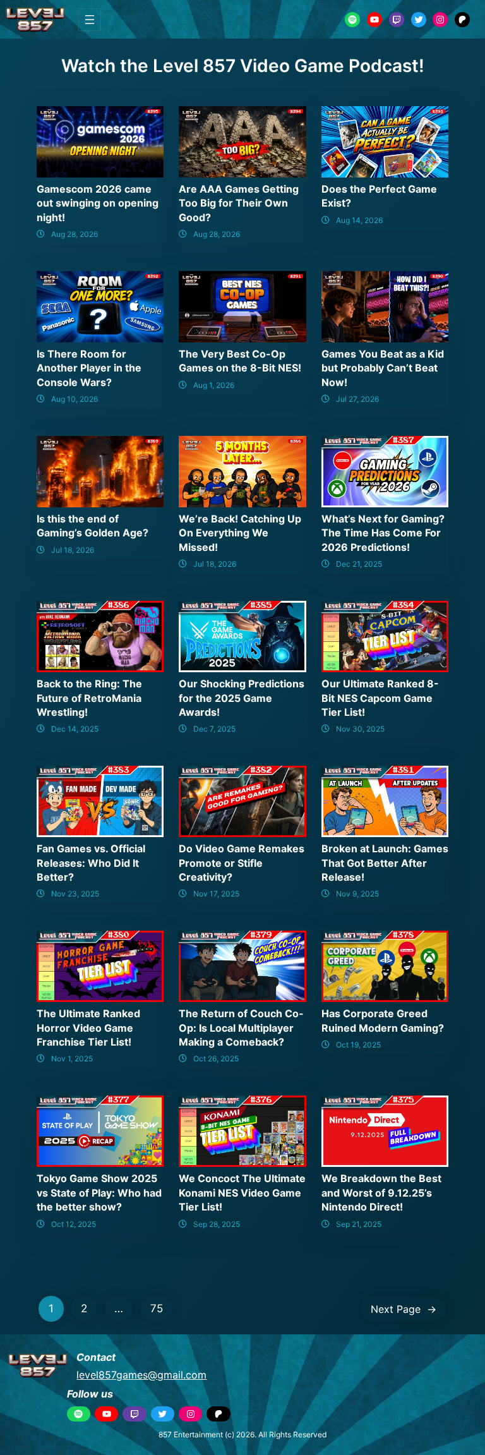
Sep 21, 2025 (358, 1224)
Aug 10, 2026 (74, 399)
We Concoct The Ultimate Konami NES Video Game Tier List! (242, 1192)
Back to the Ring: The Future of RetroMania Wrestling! (89, 697)
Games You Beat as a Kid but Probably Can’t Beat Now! (382, 368)
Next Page (403, 1309)
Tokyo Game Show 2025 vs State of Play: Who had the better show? (99, 1192)
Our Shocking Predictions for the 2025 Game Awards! (241, 697)
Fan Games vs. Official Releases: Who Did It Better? (91, 862)
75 (156, 1308)
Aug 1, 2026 (213, 385)
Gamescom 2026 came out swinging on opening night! (98, 203)
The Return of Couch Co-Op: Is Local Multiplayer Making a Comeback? (241, 1027)
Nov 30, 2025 (360, 729)
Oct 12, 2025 (73, 1224)
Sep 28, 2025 (216, 1224)
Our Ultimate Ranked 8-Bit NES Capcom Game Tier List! (380, 697)
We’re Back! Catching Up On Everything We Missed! (240, 532)
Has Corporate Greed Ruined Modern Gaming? (382, 1020)
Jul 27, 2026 (357, 399)
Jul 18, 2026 (72, 550)
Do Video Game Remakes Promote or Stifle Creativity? (241, 862)
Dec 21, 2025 (359, 564)
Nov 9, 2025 (357, 893)
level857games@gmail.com (141, 1374)
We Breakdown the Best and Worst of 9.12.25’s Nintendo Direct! (381, 1192)
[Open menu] (89, 19)
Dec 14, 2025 (75, 729)
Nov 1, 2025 (72, 1058)
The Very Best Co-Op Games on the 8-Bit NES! (240, 360)
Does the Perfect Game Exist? (379, 196)
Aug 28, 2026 (74, 234)
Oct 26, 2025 (216, 1058)
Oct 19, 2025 (358, 1044)
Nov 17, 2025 (216, 893)
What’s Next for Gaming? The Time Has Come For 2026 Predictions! (383, 532)
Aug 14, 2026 (359, 220)
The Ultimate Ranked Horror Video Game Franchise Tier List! (88, 1027)
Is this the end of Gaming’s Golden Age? (92, 525)
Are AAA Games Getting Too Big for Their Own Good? (239, 203)
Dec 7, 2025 (214, 729)
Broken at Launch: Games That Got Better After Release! (384, 862)
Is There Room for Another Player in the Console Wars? (89, 368)
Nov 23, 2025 (75, 893)
